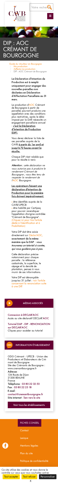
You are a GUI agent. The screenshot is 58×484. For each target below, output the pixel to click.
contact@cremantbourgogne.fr (25, 394)
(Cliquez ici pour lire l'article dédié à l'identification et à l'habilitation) (27, 223)
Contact (24, 430)
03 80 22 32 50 (31, 384)
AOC (31, 104)
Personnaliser (48, 476)
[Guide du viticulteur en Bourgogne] (17, 13)
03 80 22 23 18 (23, 387)
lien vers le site (32, 398)
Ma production (21, 66)
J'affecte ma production (24, 69)
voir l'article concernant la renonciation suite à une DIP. (29, 283)
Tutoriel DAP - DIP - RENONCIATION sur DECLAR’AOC (29, 325)
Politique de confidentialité (34, 461)
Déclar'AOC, (36, 235)
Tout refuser (29, 476)
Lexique (24, 438)
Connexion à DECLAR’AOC (23, 315)
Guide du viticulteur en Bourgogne (25, 64)
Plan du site (26, 453)
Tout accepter (11, 476)
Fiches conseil (29, 422)
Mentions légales (29, 445)
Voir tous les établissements (29, 405)
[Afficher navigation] (50, 16)
